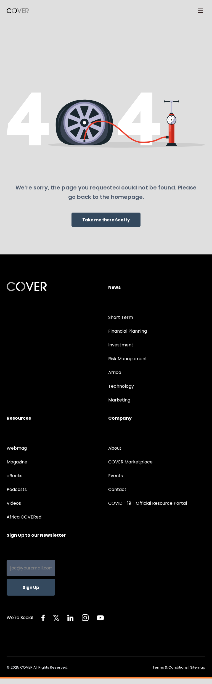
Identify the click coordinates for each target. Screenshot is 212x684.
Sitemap (197, 667)
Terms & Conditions (170, 667)
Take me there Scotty (106, 220)
